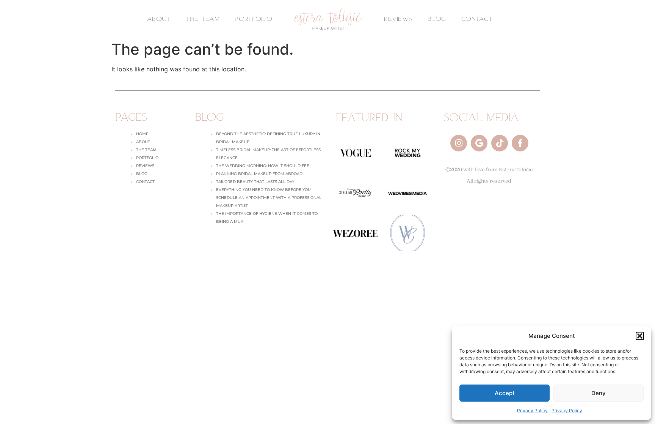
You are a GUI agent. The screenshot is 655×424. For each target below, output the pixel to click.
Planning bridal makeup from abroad (259, 173)
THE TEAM (202, 18)
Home (142, 133)
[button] (640, 336)
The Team (146, 149)
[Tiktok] (499, 143)
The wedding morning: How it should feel (264, 165)
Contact (145, 181)
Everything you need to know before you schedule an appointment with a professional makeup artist (268, 197)
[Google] (479, 143)
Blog (141, 173)
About (143, 141)
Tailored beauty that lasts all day (255, 181)
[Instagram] (458, 143)
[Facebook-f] (520, 143)
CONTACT (477, 18)
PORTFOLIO (254, 18)
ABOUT (159, 18)
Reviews (145, 165)
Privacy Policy (532, 410)
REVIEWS (398, 18)
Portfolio (147, 157)
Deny (598, 393)
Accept (505, 393)
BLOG (437, 18)
